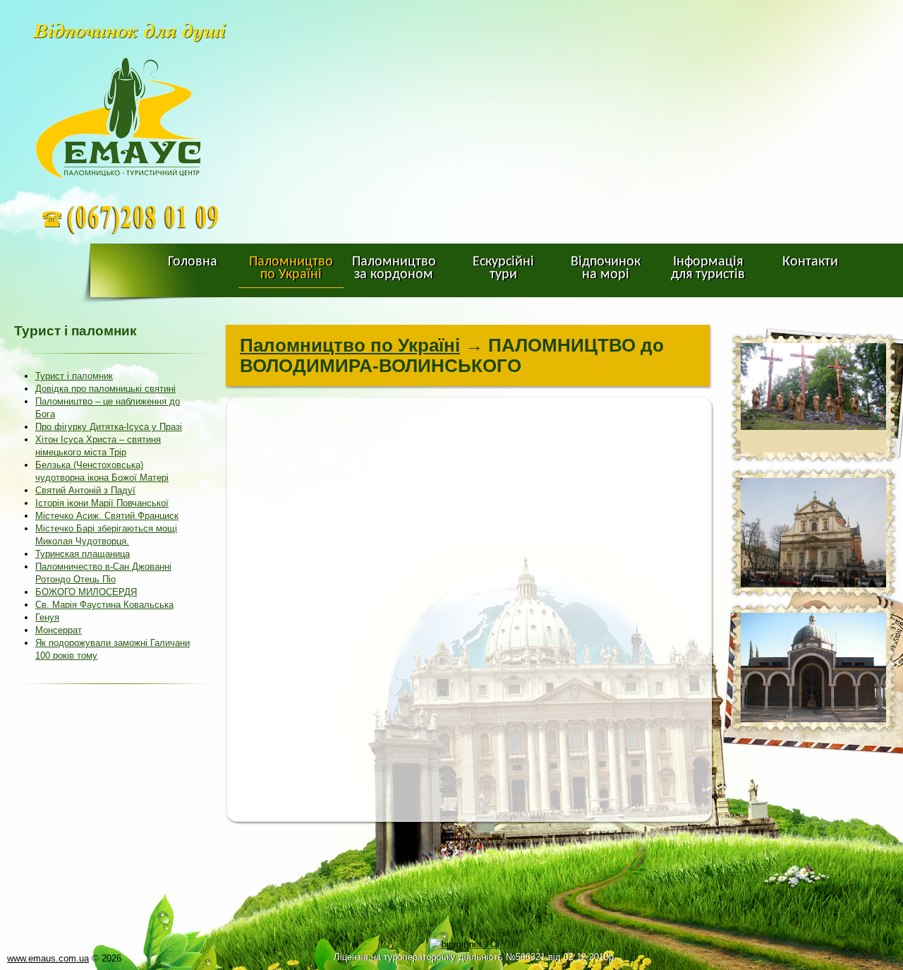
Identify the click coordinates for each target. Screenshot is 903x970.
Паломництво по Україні (350, 345)
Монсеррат (58, 630)
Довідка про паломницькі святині (105, 388)
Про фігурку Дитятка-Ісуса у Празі (108, 426)
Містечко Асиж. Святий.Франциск (106, 515)
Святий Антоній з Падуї (85, 490)
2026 (111, 958)
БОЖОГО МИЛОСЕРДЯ (86, 592)
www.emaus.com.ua (48, 958)
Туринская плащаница (82, 554)
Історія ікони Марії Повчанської (102, 503)
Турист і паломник (74, 376)
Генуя (47, 617)
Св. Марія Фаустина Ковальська (104, 604)
